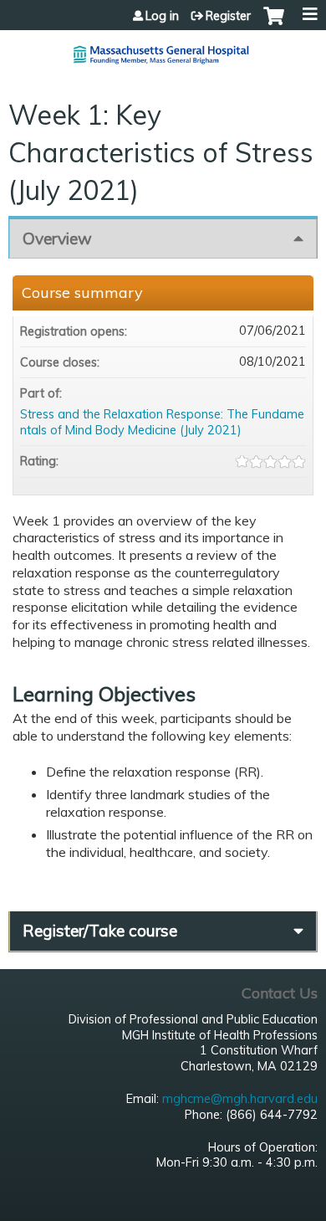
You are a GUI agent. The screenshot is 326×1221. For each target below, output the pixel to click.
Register (228, 16)
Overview (57, 238)
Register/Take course (100, 931)
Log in (162, 16)
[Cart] (273, 24)
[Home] (163, 48)
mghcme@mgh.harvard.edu (240, 1098)
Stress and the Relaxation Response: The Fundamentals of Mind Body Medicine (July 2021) (162, 422)
